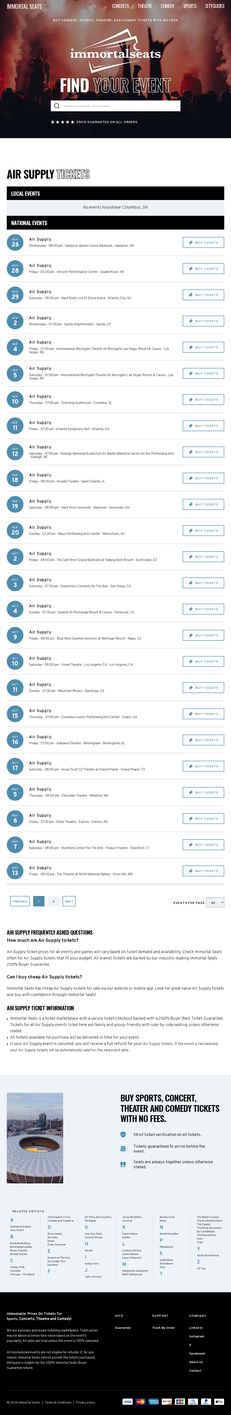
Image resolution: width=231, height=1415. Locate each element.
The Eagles (203, 1224)
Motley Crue (167, 1217)
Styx (162, 1267)
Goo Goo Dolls (93, 1234)
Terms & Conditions (58, 1403)
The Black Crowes (208, 1217)
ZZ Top (201, 1269)
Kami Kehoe (129, 1234)
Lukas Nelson (130, 1254)
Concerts (120, 6)
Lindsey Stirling (131, 1250)
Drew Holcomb (57, 1245)
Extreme (53, 1265)
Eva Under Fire (56, 1261)
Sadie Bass (166, 1260)
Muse (163, 1221)
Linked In (196, 1328)
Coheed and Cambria (61, 1221)
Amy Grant (17, 1230)
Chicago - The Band (22, 1274)
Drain (51, 1241)
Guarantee (123, 1328)
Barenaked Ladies (21, 1247)
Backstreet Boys (20, 1243)
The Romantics (206, 1235)
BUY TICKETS (206, 243)
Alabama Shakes (20, 1227)
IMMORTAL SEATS (24, 6)
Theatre (145, 6)
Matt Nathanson (132, 1274)
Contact (195, 1371)
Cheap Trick (17, 1267)
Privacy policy (85, 1403)
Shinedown (166, 1264)
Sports (189, 6)
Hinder (89, 1250)
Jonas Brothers (131, 1217)
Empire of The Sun (59, 1258)
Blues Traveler (19, 1250)
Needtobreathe (169, 1234)
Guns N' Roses (93, 1237)
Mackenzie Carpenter (135, 1271)
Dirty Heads (55, 1234)
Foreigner (90, 1221)
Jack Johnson (93, 1277)
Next (69, 902)
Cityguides (214, 6)
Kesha (126, 1237)
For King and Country (98, 1217)
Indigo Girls (92, 1264)
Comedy (167, 6)
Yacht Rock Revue (208, 1255)
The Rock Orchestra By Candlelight (209, 1229)
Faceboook (197, 1354)
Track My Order (163, 1328)
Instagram (196, 1336)
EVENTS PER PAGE (189, 903)
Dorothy (53, 1237)
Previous (20, 902)
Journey (127, 1221)
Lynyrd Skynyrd (131, 1258)
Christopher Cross (59, 1217)
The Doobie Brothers (209, 1221)
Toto (200, 1239)
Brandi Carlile (18, 1254)
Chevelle (15, 1271)
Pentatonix (166, 1247)
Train (200, 1242)
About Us (196, 1362)
